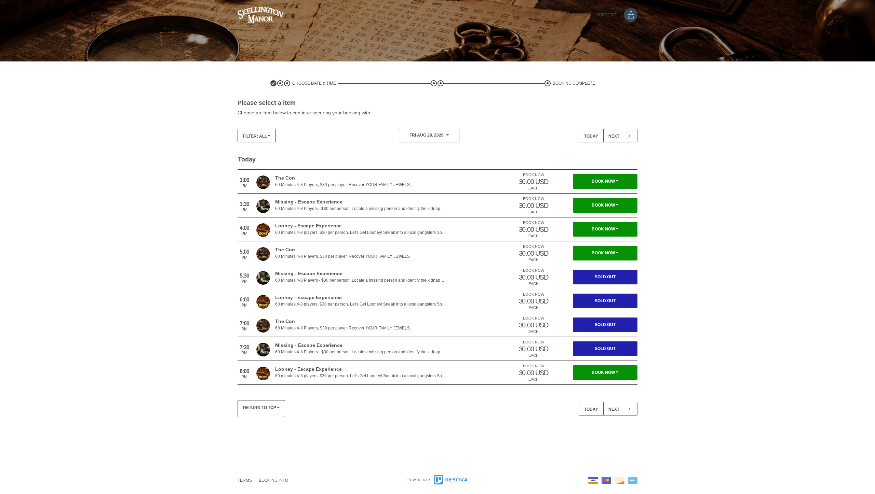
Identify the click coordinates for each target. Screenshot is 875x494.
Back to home (540, 15)
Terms (245, 480)
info (273, 480)
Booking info (576, 15)
